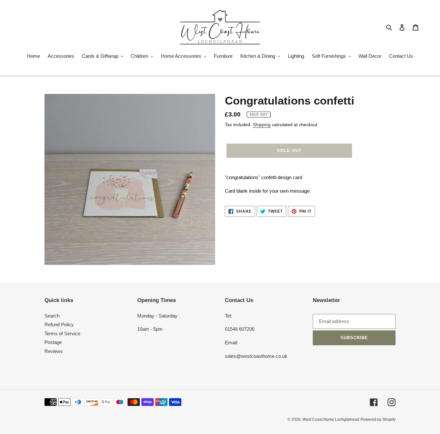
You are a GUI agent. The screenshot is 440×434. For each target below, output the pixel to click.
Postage (53, 342)
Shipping (262, 124)
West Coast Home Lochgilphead (330, 419)
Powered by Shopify (378, 419)
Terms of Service (62, 333)
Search (52, 315)
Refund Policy (59, 324)
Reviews (53, 351)
